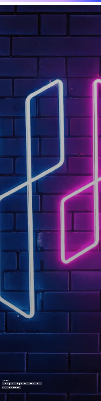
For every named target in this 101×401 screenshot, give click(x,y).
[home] (16, 3)
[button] (29, 3)
